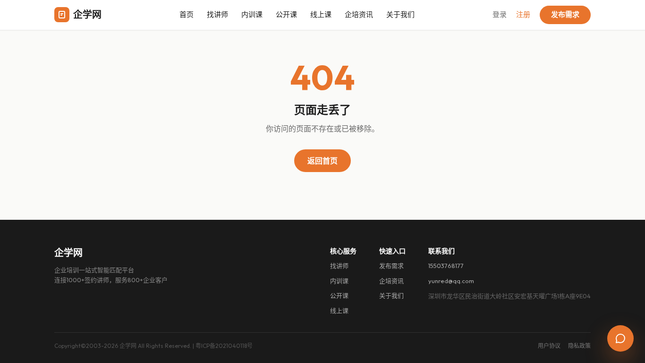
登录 (499, 14)
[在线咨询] (620, 338)
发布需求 (565, 14)
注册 (523, 14)
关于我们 (400, 14)
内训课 (252, 14)
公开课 (286, 14)
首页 (186, 14)
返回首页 (322, 160)
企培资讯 (359, 14)
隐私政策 (579, 345)
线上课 (320, 14)
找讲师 (217, 14)
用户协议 (549, 345)
